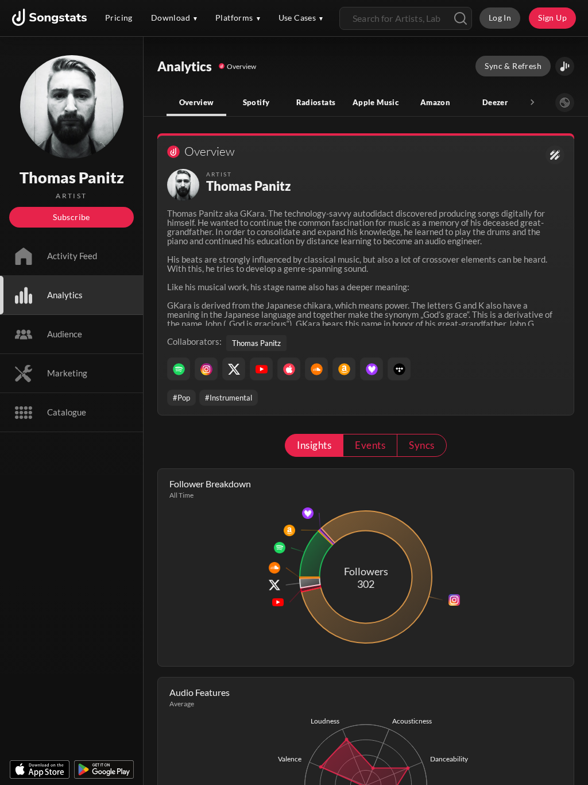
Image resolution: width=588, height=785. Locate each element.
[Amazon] (343, 368)
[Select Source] (564, 102)
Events (370, 445)
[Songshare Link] (564, 66)
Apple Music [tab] (376, 102)
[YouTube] (261, 368)
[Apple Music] (288, 368)
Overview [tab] (196, 102)
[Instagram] (206, 368)
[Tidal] (399, 368)
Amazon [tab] (435, 102)
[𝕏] (233, 368)
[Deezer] (371, 368)
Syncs (421, 445)
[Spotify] (178, 368)
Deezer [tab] (495, 102)
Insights (314, 445)
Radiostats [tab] (316, 102)
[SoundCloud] (316, 368)
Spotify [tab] (256, 102)
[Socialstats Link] (555, 154)
